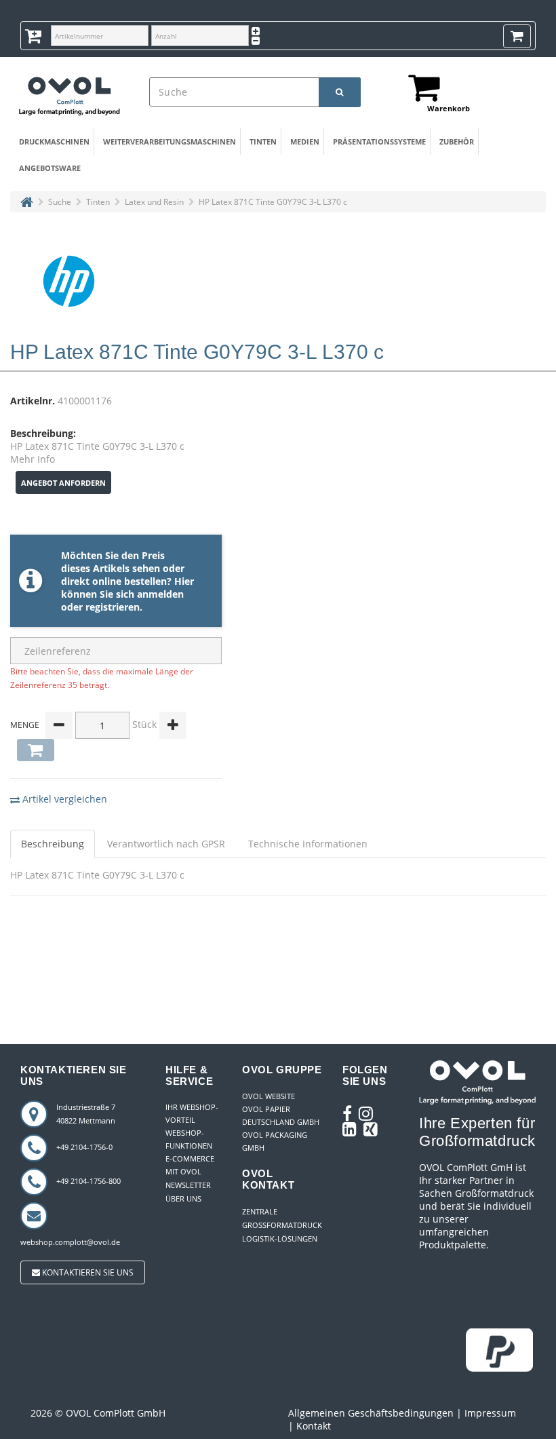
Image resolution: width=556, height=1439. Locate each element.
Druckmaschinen (52, 141)
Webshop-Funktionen (188, 1139)
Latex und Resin (154, 202)
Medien (304, 141)
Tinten (263, 141)
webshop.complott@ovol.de (70, 1242)
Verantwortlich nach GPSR (166, 843)
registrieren (112, 606)
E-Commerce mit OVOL (189, 1164)
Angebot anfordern (63, 483)
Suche (59, 202)
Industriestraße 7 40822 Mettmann (85, 1114)
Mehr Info (32, 459)
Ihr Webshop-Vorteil (191, 1113)
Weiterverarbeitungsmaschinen (164, 141)
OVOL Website (268, 1096)
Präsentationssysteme (376, 141)
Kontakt (313, 1425)
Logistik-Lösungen (279, 1238)
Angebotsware (48, 168)
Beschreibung (52, 843)
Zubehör (456, 141)
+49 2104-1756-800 (88, 1181)
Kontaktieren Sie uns (87, 1272)
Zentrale (259, 1211)
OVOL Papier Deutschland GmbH (280, 1115)
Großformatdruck (282, 1225)
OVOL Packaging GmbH (274, 1141)
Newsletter (188, 1185)
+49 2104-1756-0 (84, 1147)
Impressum (490, 1412)
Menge (24, 725)
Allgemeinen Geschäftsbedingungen (371, 1412)
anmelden (160, 594)
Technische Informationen (308, 843)
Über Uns (183, 1198)
